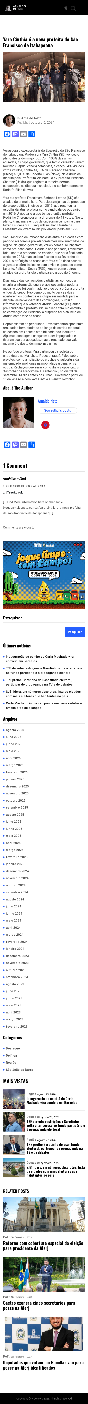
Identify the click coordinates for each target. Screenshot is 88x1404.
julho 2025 (13, 821)
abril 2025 (13, 843)
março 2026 (15, 765)
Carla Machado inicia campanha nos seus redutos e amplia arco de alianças (44, 705)
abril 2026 (13, 758)
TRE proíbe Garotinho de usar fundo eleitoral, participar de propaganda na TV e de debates (39, 682)
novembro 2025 (17, 793)
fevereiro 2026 (17, 772)
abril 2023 (13, 1012)
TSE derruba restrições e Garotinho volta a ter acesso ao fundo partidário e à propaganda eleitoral (45, 670)
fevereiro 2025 (17, 857)
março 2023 (15, 1019)
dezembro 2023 (17, 956)
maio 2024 (13, 920)
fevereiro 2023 (17, 1026)
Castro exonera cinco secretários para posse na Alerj (39, 1305)
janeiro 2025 (15, 864)
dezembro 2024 (17, 871)
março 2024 (15, 934)
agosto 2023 (15, 984)
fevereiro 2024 (17, 942)
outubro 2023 (16, 970)
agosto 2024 (15, 899)
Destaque (13, 1048)
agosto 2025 (15, 815)
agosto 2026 (15, 730)
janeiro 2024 (15, 949)
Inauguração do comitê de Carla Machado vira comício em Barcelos (40, 659)
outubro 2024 (16, 885)
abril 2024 (13, 928)
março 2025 (15, 850)
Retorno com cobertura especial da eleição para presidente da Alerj (43, 1245)
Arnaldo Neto (31, 118)
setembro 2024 (17, 892)
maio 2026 (13, 751)
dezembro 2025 (17, 786)
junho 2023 (14, 998)
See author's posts (57, 410)
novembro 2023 (17, 963)
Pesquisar (12, 618)
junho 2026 (14, 744)
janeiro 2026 (15, 779)
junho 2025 (14, 829)
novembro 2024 (17, 878)
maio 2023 (13, 1005)
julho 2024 (13, 906)
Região (11, 1062)
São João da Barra (19, 1070)
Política (11, 1055)
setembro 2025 (17, 807)
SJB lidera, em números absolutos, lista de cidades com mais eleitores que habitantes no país (43, 694)
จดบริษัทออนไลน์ (14, 479)
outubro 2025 (16, 800)
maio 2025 (13, 836)
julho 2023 (13, 991)
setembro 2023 (17, 977)
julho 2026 (13, 737)
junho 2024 (14, 913)
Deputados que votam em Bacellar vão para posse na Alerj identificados (43, 1365)
